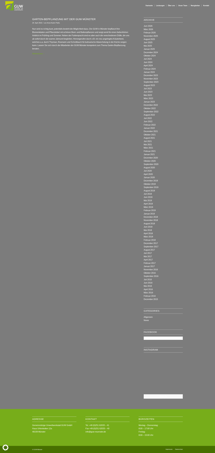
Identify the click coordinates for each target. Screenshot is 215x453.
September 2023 (151, 82)
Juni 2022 (148, 121)
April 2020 (148, 174)
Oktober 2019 (150, 184)
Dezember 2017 (151, 243)
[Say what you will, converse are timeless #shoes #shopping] (163, 388)
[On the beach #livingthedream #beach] (163, 374)
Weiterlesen (37, 54)
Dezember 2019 (151, 181)
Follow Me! (163, 396)
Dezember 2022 (151, 105)
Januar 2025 (149, 49)
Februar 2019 (150, 210)
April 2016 (148, 289)
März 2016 (148, 293)
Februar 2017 (150, 263)
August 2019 (149, 191)
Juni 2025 (148, 42)
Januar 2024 (149, 72)
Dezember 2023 (151, 75)
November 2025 (151, 36)
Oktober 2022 (150, 108)
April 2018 (148, 233)
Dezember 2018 (151, 217)
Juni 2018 (148, 227)
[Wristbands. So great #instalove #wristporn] (176, 374)
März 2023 (148, 98)
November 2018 (151, 220)
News (146, 320)
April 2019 (148, 204)
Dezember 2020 (151, 158)
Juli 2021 (148, 141)
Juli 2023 (148, 89)
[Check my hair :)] (176, 387)
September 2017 (151, 247)
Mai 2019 (148, 200)
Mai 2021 (148, 144)
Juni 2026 (148, 26)
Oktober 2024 (150, 56)
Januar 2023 (149, 102)
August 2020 (149, 168)
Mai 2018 (148, 230)
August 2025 (149, 39)
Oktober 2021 (150, 135)
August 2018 (149, 224)
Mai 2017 (148, 256)
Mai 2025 (148, 46)
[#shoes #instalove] (150, 387)
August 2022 (149, 115)
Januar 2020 (149, 177)
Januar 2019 (149, 214)
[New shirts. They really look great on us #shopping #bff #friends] (150, 360)
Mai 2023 (148, 95)
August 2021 (149, 138)
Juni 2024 (148, 62)
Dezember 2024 (151, 52)
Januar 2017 (149, 266)
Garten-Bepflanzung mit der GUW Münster (64, 19)
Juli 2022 (148, 118)
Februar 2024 (150, 69)
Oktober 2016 (150, 273)
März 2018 (148, 237)
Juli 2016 (148, 279)
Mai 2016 (148, 286)
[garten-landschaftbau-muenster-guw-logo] (14, 5)
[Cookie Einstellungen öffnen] (5, 450)
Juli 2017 (148, 253)
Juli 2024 (148, 59)
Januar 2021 (149, 154)
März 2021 (148, 148)
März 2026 (148, 29)
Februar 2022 (150, 125)
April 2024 (148, 65)
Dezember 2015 (151, 299)
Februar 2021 (150, 151)
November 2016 (151, 270)
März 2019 (148, 207)
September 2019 (151, 187)
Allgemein (148, 317)
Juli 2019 (148, 194)
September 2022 (151, 112)
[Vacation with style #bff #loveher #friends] (163, 361)
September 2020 (151, 164)
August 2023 (149, 85)
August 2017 (149, 250)
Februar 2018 (150, 240)
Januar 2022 (149, 128)
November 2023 (151, 79)
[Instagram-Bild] (176, 360)
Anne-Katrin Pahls (53, 23)
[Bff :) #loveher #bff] (150, 374)
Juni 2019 (148, 197)
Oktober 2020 (150, 161)
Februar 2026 (150, 33)
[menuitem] (149, 5)
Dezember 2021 (151, 131)
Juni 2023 (148, 92)
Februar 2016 (150, 296)
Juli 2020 (148, 171)
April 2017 (148, 260)
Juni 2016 (148, 283)
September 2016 (151, 276)
